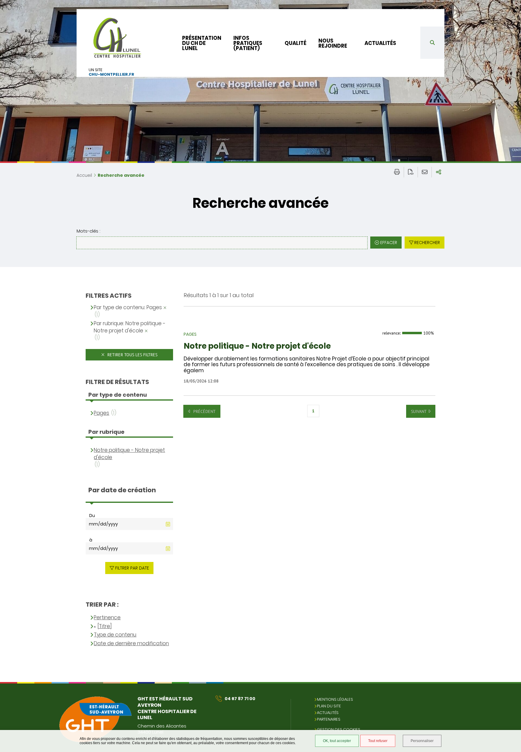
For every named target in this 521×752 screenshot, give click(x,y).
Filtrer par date (132, 568)
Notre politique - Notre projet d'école (257, 346)
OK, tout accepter (337, 741)
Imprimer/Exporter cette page (397, 172)
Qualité (295, 43)
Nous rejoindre (332, 43)
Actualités (380, 43)
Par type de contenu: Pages (128, 307)
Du (92, 515)
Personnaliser (422, 741)
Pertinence (107, 617)
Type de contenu (115, 634)
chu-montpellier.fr (111, 74)
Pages (101, 413)
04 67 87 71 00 (240, 698)
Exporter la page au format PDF (411, 172)
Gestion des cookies (338, 729)
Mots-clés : (88, 230)
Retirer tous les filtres (131, 354)
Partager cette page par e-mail (424, 172)
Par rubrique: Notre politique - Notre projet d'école (130, 327)
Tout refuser (377, 741)
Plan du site (329, 706)
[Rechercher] (432, 43)
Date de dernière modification (131, 643)
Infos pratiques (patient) (247, 43)
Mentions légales (335, 699)
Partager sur (438, 172)
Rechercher (427, 243)
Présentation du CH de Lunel (201, 43)
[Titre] (104, 626)
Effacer (388, 243)
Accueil (84, 175)
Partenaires (328, 719)
